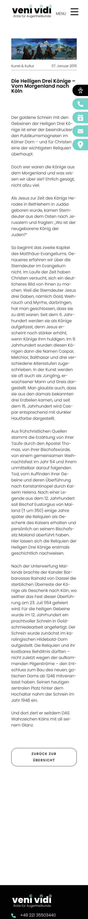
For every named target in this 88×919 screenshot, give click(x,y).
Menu (61, 13)
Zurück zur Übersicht (44, 757)
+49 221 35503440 (38, 915)
